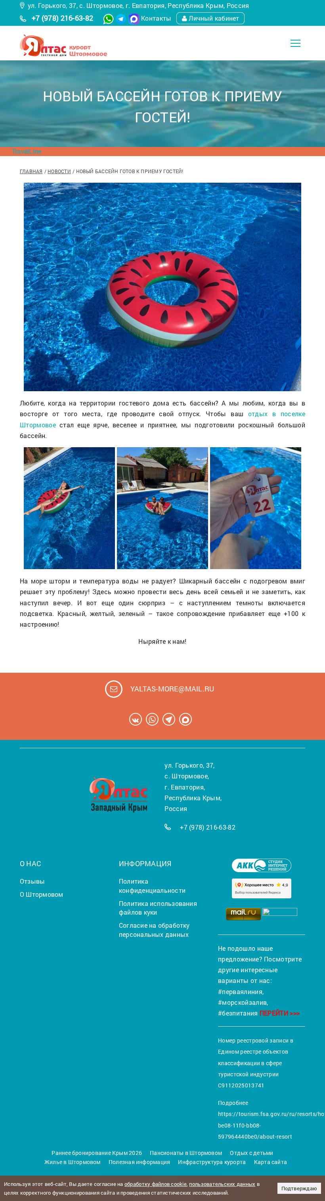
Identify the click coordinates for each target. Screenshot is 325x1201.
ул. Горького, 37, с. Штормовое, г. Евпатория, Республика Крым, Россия (138, 5)
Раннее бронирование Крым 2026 (97, 1153)
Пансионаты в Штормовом (186, 1153)
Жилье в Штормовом (72, 1162)
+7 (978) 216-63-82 (63, 18)
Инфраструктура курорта (212, 1162)
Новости (59, 171)
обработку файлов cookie (155, 1183)
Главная (31, 171)
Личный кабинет (214, 18)
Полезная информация (139, 1162)
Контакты (156, 18)
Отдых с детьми (251, 1153)
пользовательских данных (222, 1183)
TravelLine (26, 151)
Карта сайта (270, 1162)
